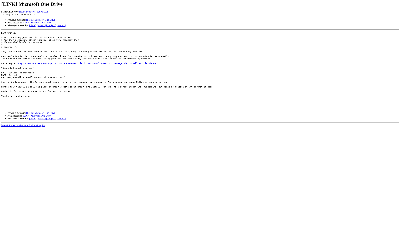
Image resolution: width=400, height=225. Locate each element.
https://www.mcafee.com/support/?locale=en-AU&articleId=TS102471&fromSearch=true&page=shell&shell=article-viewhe (87, 63)
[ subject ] (51, 25)
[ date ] (32, 25)
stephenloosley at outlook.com (34, 11)
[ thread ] (41, 25)
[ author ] (61, 25)
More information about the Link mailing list (23, 125)
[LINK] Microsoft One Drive (40, 19)
